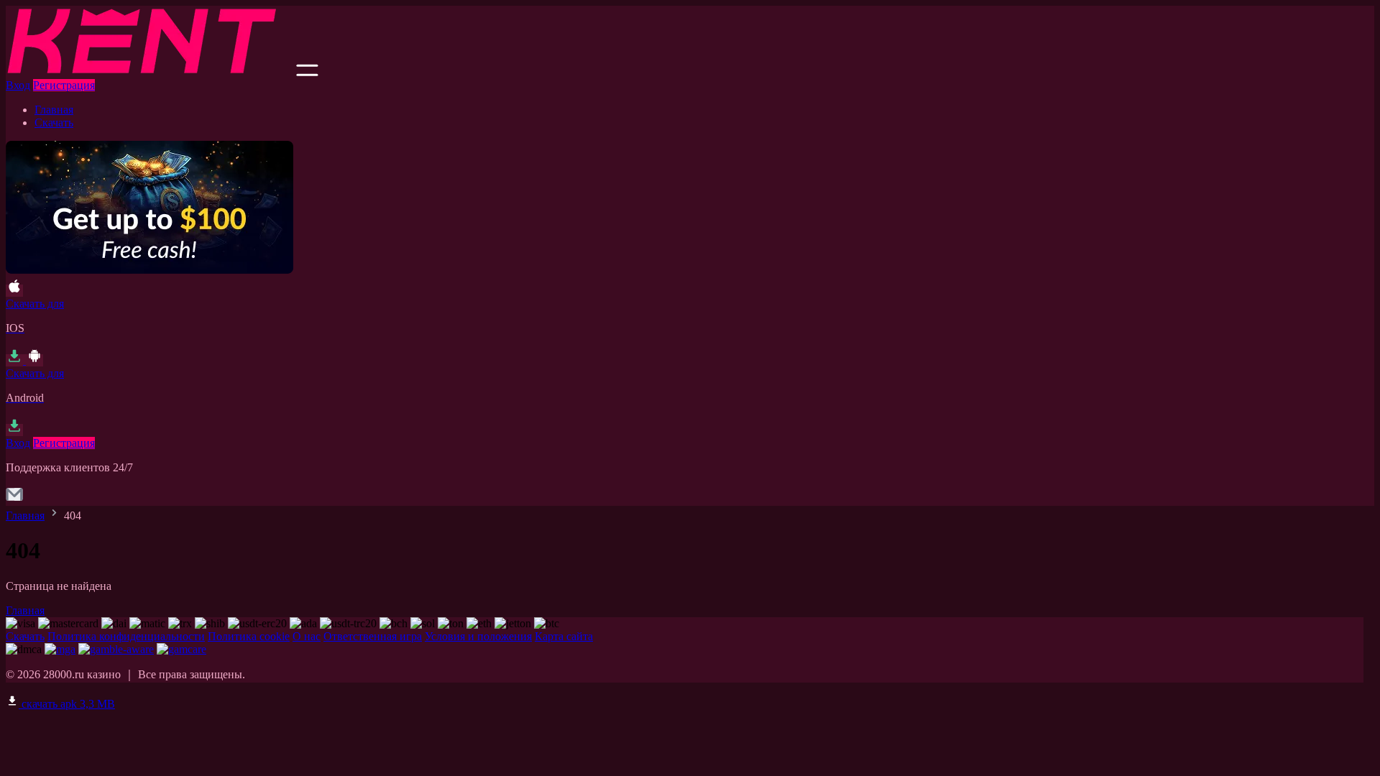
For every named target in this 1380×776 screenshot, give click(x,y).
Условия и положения (478, 636)
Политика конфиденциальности (126, 636)
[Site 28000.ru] (149, 72)
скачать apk (67, 704)
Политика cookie (249, 636)
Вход (18, 85)
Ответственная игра (372, 636)
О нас (307, 636)
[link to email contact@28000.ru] (14, 499)
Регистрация (64, 85)
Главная (53, 109)
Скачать (53, 122)
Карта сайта (564, 636)
